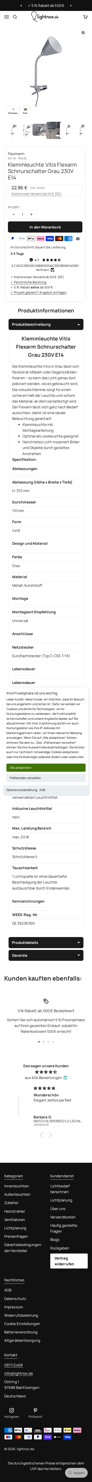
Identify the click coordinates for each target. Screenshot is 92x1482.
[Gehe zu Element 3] (41, 130)
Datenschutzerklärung (21, 790)
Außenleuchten (17, 1194)
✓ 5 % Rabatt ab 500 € (46, 5)
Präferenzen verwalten (25, 778)
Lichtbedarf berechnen (60, 1189)
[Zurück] (21, 5)
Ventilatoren (14, 1219)
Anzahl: (14, 206)
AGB (42, 790)
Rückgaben (59, 1248)
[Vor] (71, 5)
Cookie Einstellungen (22, 1323)
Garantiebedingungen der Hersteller (22, 1247)
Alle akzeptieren (20, 768)
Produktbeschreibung (31, 324)
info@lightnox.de (18, 1373)
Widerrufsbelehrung (21, 1315)
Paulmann (16, 153)
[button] (43, 1135)
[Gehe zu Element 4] (54, 130)
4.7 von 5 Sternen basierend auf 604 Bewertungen (45, 265)
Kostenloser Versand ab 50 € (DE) (37, 193)
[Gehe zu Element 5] (68, 130)
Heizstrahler (14, 1211)
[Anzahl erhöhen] (31, 214)
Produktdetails (25, 942)
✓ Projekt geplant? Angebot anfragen (38, 292)
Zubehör (11, 1202)
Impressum (13, 1306)
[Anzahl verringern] (13, 214)
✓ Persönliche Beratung (28, 282)
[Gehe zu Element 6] (82, 130)
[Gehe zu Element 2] (27, 130)
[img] (46, 1072)
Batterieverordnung (21, 1332)
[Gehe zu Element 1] (13, 130)
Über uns (57, 1208)
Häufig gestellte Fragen (63, 1228)
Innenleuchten (16, 1186)
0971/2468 (13, 1365)
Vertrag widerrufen (64, 1261)
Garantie (19, 955)
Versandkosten (63, 1217)
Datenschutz (15, 1298)
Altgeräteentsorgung (22, 1340)
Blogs (54, 1239)
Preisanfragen (16, 1236)
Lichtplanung (15, 1227)
